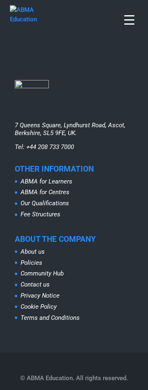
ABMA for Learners (46, 181)
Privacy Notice (40, 295)
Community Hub (42, 273)
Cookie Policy (39, 306)
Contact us (35, 284)
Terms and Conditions (50, 317)
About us (33, 251)
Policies (31, 262)
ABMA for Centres (45, 192)
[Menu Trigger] (129, 19)
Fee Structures (40, 214)
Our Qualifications (45, 203)
